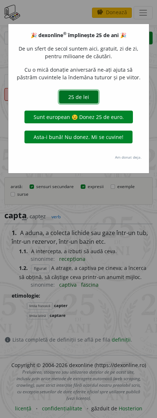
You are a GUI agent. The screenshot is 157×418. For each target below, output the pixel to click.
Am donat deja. (128, 157)
